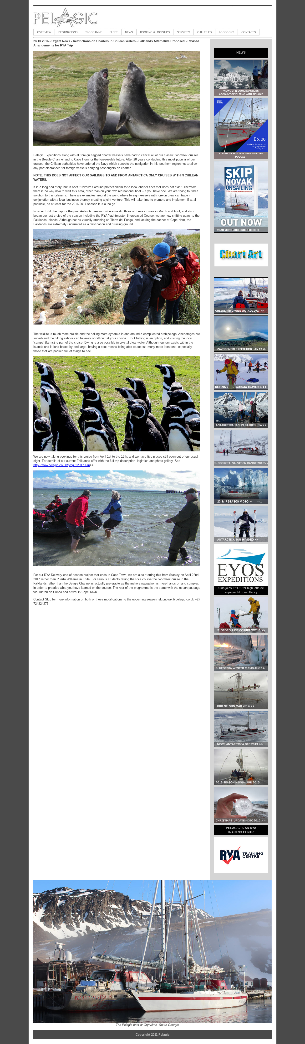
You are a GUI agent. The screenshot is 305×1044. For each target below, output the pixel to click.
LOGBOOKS (226, 32)
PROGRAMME (93, 32)
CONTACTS (248, 32)
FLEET (114, 32)
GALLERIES (204, 32)
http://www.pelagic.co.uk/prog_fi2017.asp (61, 465)
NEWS (129, 32)
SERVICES (183, 32)
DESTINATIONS (67, 32)
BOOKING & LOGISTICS (155, 32)
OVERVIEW (44, 32)
